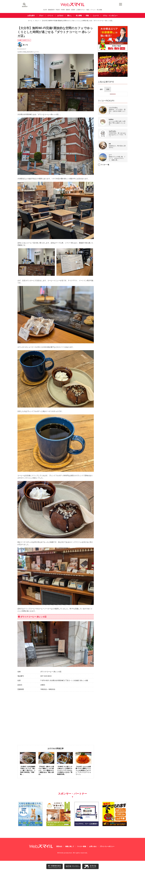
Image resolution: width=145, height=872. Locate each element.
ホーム (30, 20)
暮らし (69, 15)
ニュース (96, 15)
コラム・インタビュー (110, 15)
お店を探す (31, 15)
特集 (87, 15)
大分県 (19, 40)
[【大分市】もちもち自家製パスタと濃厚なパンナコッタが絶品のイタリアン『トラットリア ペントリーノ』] (83, 764)
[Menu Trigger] (120, 4)
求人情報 (79, 15)
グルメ (41, 15)
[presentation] (101, 89)
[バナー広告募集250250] (86, 825)
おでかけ (60, 15)
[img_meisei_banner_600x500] (113, 50)
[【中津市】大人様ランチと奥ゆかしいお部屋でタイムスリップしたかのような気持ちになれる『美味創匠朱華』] (65, 764)
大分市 (24, 40)
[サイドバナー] (113, 76)
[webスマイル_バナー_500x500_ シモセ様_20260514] (114, 825)
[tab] (101, 89)
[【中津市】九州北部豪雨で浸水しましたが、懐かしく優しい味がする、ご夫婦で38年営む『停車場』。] (28, 764)
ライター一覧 (105, 164)
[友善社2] (30, 825)
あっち (25, 45)
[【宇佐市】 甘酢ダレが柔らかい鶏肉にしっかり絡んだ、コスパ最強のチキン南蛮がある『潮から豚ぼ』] (46, 764)
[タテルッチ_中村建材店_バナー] (58, 825)
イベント (50, 15)
